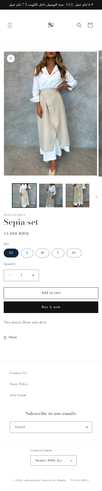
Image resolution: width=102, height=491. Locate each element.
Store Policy (19, 384)
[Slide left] (5, 196)
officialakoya (32, 480)
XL (74, 253)
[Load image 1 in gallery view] (24, 195)
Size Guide (18, 395)
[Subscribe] (86, 427)
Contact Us (18, 373)
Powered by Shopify (53, 480)
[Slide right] (96, 196)
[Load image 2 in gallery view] (51, 195)
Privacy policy (80, 480)
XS (11, 253)
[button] (9, 25)
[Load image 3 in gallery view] (77, 195)
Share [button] (13, 337)
